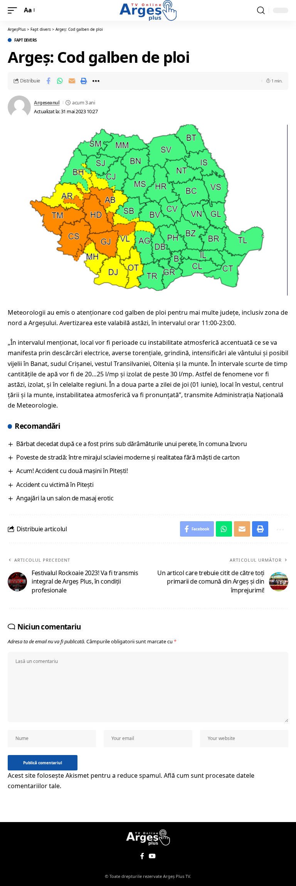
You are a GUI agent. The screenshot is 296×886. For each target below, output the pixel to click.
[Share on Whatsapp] (60, 81)
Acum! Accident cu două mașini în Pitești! (72, 470)
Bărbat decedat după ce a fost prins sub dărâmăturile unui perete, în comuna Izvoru (131, 444)
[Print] (84, 81)
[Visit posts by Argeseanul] (19, 107)
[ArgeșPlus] (148, 10)
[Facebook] (142, 856)
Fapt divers (25, 40)
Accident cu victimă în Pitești (54, 484)
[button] (14, 10)
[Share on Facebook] (48, 81)
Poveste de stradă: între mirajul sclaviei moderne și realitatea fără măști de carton (127, 457)
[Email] (72, 81)
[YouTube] (152, 856)
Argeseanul (46, 102)
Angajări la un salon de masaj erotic (64, 498)
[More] (96, 81)
